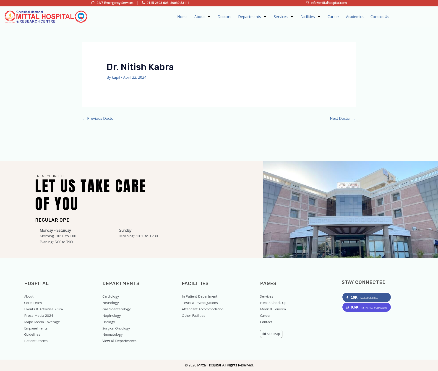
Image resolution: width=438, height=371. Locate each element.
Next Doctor (342, 118)
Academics (355, 16)
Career (333, 16)
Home (182, 16)
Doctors (224, 16)
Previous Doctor (99, 118)
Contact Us (379, 16)
